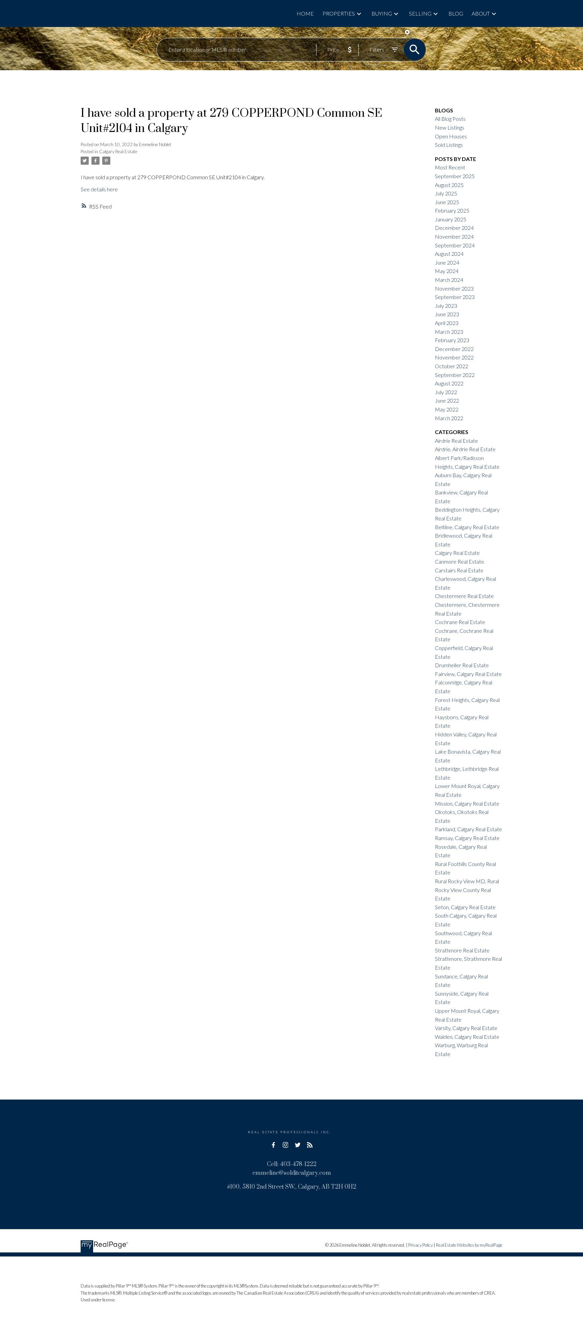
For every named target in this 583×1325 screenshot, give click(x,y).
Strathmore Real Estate (462, 950)
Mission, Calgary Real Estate (467, 803)
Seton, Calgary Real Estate (465, 907)
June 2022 (447, 400)
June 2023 (447, 314)
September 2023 (455, 297)
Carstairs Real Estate (459, 570)
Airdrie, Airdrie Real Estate (465, 449)
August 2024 (449, 253)
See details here (99, 189)
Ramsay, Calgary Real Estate (467, 838)
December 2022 (454, 349)
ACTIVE (396, 32)
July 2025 (446, 193)
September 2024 (455, 245)
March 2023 (449, 331)
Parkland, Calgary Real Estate (468, 829)
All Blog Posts (450, 118)
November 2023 (454, 288)
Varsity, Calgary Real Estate (466, 1028)
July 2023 (446, 305)
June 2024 (447, 262)
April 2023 (447, 323)
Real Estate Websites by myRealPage (469, 1245)
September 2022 (455, 375)
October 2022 (451, 366)
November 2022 (454, 357)
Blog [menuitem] (455, 13)
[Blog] (309, 1145)
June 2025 (447, 202)
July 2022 (446, 392)
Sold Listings (449, 144)
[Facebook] (273, 1145)
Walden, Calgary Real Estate (467, 1036)
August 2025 (449, 185)
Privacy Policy (420, 1245)
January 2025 (450, 219)
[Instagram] (285, 1145)
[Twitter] (297, 1145)
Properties (339, 13)
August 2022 (449, 383)
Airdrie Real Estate (456, 440)
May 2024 (447, 271)
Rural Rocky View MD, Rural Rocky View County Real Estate (467, 889)
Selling (420, 13)
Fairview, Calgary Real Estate (468, 674)
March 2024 (449, 279)
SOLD (421, 32)
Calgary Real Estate (118, 151)
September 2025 (455, 176)
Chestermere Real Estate (464, 596)
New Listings (449, 127)
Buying (381, 13)
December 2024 (454, 227)
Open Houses (451, 136)
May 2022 (447, 409)
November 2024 (454, 236)
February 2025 (452, 210)
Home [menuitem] (305, 13)
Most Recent (450, 167)
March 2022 (449, 418)
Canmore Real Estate (459, 561)
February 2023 (452, 340)
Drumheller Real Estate (462, 665)
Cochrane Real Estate (460, 622)
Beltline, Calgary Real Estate (467, 527)
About (481, 13)
